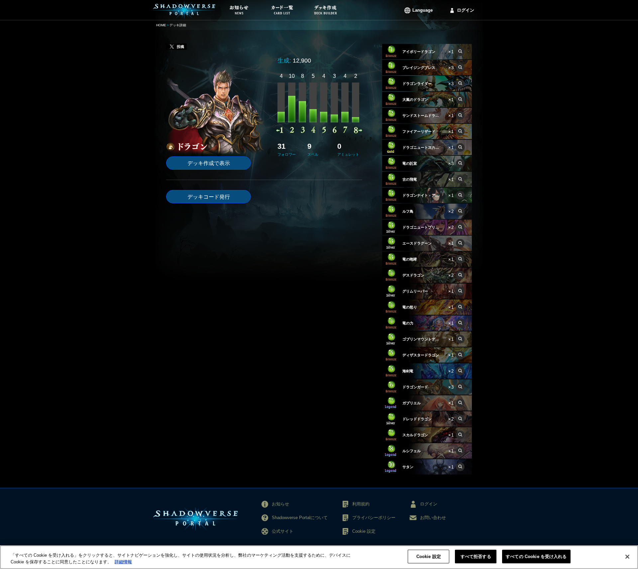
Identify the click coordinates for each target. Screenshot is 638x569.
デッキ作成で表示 (208, 163)
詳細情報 (123, 561)
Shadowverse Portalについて (300, 517)
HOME (161, 25)
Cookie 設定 (428, 556)
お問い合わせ (433, 517)
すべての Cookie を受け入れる (536, 556)
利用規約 (361, 503)
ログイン (465, 10)
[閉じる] (627, 556)
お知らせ (280, 503)
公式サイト (282, 531)
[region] (319, 557)
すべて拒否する (476, 556)
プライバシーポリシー (373, 517)
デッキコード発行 (208, 197)
